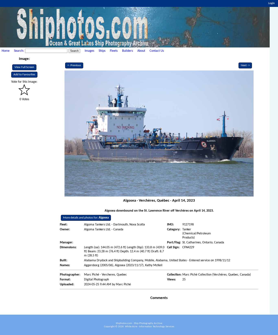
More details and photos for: (86, 217)
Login (271, 3)
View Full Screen (24, 67)
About (141, 51)
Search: (19, 51)
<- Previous (74, 65)
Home (6, 51)
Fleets (114, 51)
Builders (127, 51)
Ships (102, 51)
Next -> (245, 65)
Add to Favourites (24, 74)
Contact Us (157, 51)
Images (89, 51)
